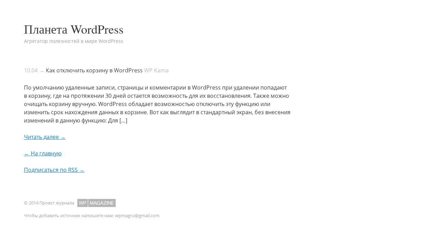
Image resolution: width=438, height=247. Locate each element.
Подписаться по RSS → (54, 170)
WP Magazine (96, 203)
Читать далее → (45, 137)
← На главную (43, 153)
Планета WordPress (74, 29)
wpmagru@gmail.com (137, 215)
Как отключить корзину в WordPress (94, 70)
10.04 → (34, 70)
